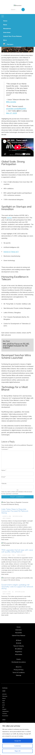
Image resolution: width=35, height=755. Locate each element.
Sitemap (18, 675)
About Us (18, 667)
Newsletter (7, 28)
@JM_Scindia (11, 102)
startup (9, 218)
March (4, 698)
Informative (18, 654)
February (4, 696)
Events (19, 659)
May (3, 702)
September (5, 711)
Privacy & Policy (18, 670)
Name (3, 470)
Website (3, 483)
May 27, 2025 (11, 113)
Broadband (18, 649)
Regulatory (18, 651)
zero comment (7, 594)
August (4, 709)
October (4, 713)
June (3, 705)
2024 (3, 719)
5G (12, 591)
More (5, 40)
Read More (4, 615)
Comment (4, 449)
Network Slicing (20, 591)
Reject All (17, 751)
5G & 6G (18, 643)
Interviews (6, 32)
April (3, 700)
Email (3, 477)
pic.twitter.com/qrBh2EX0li (16, 108)
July (3, 707)
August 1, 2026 (6, 591)
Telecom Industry (18, 646)
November (5, 715)
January (4, 694)
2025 (3, 691)
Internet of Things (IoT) (11, 252)
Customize (17, 746)
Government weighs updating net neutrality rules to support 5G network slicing (17, 586)
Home (5, 21)
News (5, 25)
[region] (17, 739)
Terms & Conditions (19, 672)
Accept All (17, 741)
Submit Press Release (18, 635)
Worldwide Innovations (18, 662)
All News (18, 640)
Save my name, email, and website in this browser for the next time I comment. (16, 493)
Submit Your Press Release (12, 36)
